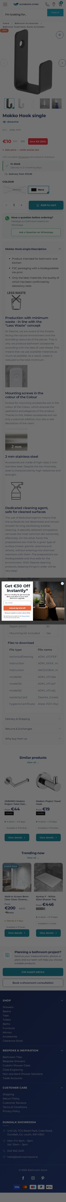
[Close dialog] (62, 583)
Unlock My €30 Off (17, 608)
